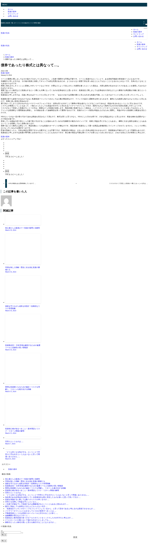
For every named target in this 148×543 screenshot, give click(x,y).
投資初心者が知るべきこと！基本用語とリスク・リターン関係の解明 (32, 490)
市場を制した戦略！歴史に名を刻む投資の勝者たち (25, 481)
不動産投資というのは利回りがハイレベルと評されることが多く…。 (32, 513)
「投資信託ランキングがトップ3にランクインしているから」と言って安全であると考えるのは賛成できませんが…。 (50, 509)
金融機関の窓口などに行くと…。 (18, 515)
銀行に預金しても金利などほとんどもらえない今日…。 (27, 506)
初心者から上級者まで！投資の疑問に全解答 (22, 479)
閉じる (4, 535)
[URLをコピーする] (7, 154)
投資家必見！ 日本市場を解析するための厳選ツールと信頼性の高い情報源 (34, 486)
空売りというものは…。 (14, 493)
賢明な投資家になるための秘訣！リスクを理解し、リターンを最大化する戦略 (35, 488)
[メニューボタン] (144, 28)
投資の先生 (5, 33)
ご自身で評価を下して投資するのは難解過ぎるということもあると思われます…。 (37, 504)
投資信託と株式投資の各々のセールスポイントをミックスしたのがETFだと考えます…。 (39, 518)
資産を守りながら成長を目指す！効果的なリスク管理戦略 (27, 483)
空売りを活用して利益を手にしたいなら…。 (22, 502)
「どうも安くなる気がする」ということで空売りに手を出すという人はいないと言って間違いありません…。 (47, 495)
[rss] (146, 21)
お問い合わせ (13, 16)
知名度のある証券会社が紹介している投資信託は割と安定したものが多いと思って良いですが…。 (43, 497)
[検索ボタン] (146, 28)
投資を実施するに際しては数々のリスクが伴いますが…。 (27, 499)
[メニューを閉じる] (2, 2)
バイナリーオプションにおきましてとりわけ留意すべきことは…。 (31, 511)
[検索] (146, 24)
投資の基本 (5, 73)
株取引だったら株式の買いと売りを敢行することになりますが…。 (31, 522)
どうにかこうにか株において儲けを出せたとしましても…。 (28, 520)
